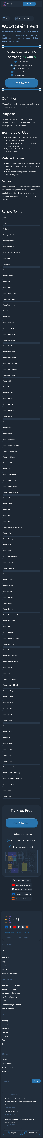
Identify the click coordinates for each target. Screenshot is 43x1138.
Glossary (5, 1071)
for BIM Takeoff (8, 1008)
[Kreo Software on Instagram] (19, 927)
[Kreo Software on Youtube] (15, 927)
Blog (3, 961)
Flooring (5, 1020)
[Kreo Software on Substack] (27, 927)
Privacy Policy (9, 932)
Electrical (5, 1028)
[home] (7, 4)
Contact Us (6, 954)
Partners (5, 969)
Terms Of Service (23, 932)
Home (4, 950)
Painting (5, 1040)
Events (4, 1059)
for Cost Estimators (9, 997)
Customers (6, 965)
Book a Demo (29, 4)
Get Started (21, 83)
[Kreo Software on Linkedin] (6, 927)
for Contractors (8, 1001)
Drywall (5, 1036)
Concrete (5, 1024)
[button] (39, 4)
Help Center (6, 1063)
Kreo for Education (9, 973)
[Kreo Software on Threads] (23, 927)
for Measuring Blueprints (11, 1004)
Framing (5, 1032)
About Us (5, 957)
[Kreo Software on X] (10, 927)
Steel (4, 1044)
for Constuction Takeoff (11, 985)
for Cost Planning (9, 989)
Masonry (5, 1048)
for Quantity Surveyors (11, 993)
